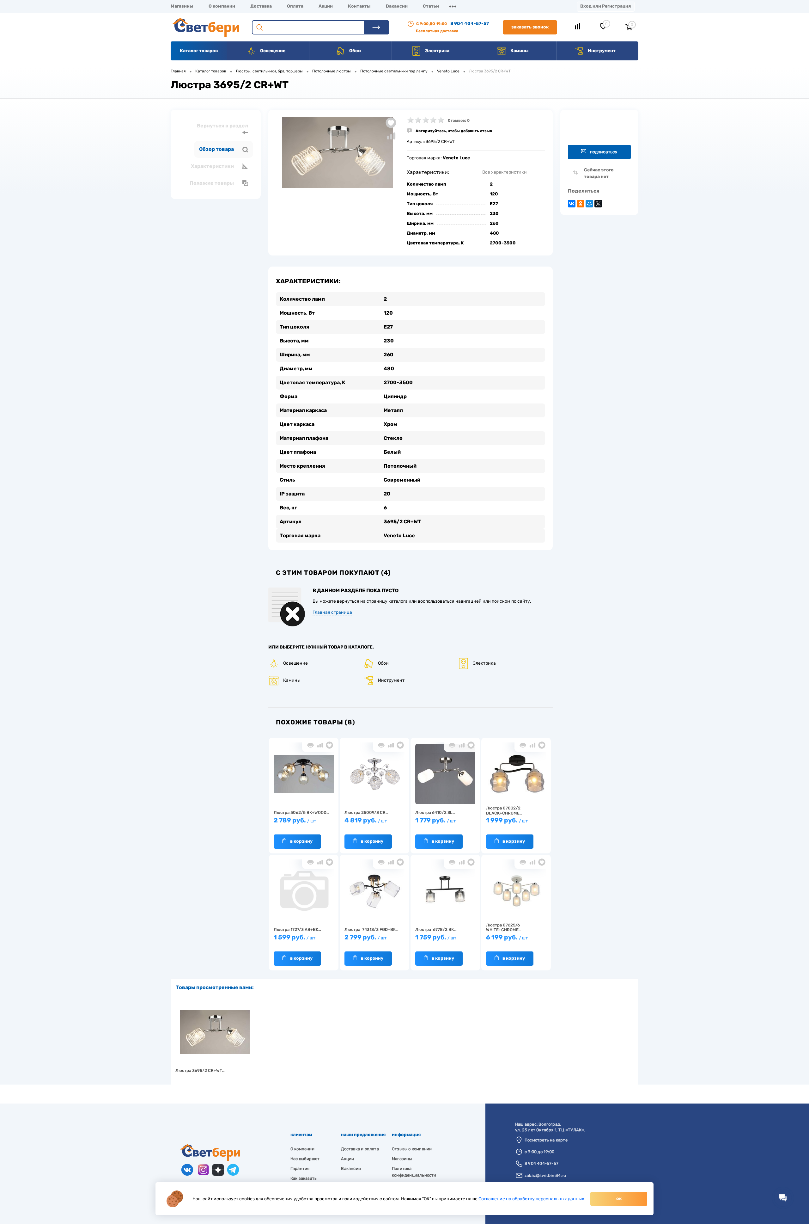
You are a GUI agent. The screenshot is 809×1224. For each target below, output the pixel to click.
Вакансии (397, 6)
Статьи (431, 6)
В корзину (301, 841)
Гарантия (300, 1168)
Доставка (261, 6)
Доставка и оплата (360, 1149)
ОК (619, 1198)
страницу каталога (387, 601)
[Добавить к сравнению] (391, 136)
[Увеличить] (337, 152)
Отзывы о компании (412, 1149)
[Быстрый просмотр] (310, 745)
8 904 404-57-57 (469, 23)
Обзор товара (217, 149)
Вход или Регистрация (605, 6)
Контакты (359, 6)
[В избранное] (329, 745)
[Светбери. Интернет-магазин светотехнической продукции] (210, 1159)
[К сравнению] (320, 745)
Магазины (182, 6)
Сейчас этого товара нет (599, 173)
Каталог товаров (199, 50)
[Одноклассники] (580, 203)
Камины (519, 50)
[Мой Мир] (589, 203)
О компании (222, 6)
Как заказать (303, 1178)
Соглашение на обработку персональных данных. (532, 1199)
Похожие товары (212, 183)
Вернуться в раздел (222, 126)
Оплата (295, 6)
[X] (598, 203)
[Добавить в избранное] (391, 122)
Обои (354, 50)
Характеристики (213, 166)
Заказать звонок (530, 27)
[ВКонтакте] (571, 203)
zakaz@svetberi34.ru (545, 1175)
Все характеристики (504, 172)
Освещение (272, 50)
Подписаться (603, 152)
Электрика (436, 50)
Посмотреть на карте (546, 1140)
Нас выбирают (304, 1158)
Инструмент (601, 50)
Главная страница (332, 612)
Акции (326, 6)
